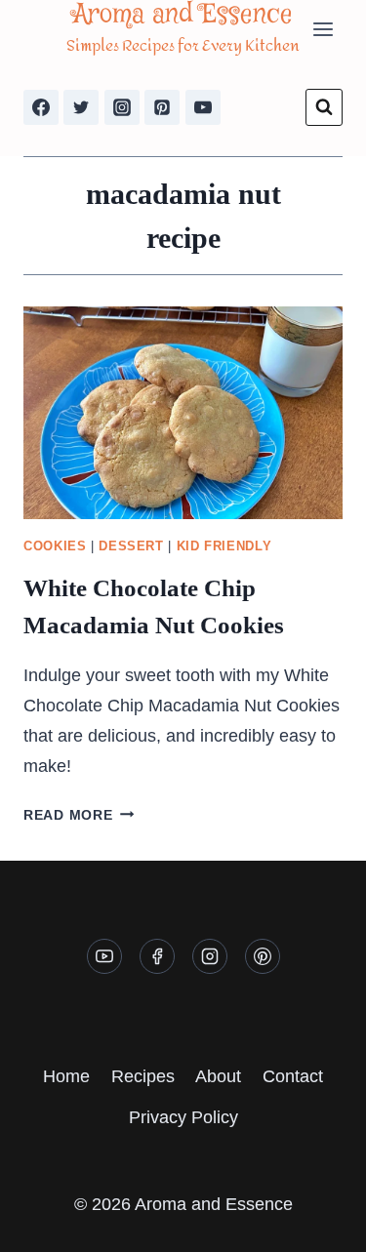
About (218, 1076)
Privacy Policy (183, 1117)
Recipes (143, 1076)
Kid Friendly (224, 546)
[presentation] (183, 412)
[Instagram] (122, 107)
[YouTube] (203, 107)
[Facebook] (41, 107)
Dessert (131, 546)
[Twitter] (81, 107)
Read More (78, 815)
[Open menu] (323, 29)
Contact (293, 1076)
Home (66, 1076)
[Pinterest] (162, 107)
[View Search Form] (324, 107)
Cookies (54, 546)
